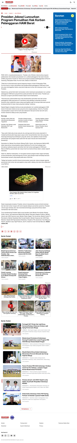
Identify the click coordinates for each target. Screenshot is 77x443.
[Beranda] (2, 13)
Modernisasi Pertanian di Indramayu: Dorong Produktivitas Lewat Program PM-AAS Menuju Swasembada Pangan (35, 339)
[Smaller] (45, 27)
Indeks (46, 5)
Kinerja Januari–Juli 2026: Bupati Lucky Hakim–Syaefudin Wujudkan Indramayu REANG (35, 381)
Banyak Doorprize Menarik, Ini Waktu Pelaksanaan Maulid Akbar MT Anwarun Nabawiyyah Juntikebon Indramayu (63, 21)
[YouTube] (11, 435)
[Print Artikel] (17, 231)
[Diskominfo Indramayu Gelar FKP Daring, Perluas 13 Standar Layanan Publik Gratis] (12, 399)
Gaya (35, 5)
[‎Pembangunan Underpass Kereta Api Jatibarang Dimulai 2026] (43, 265)
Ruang (21, 5)
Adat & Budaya (2, 328)
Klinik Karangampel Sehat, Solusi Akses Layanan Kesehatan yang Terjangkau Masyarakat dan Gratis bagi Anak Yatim (64, 36)
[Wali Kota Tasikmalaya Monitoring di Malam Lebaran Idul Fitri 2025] (26, 244)
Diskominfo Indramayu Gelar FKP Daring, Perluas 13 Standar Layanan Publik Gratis (35, 394)
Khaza (28, 5)
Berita (4, 5)
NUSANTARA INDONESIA (10, 439)
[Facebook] (2, 231)
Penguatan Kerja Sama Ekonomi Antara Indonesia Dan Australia (26, 126)
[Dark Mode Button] (70, 2)
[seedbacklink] (12, 417)
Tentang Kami (23, 423)
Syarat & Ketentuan (25, 426)
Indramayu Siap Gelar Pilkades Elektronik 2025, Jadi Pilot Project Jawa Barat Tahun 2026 (63, 50)
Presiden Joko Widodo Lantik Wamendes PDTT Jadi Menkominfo (8, 126)
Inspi (41, 5)
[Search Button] (74, 2)
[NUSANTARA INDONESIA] (9, 2)
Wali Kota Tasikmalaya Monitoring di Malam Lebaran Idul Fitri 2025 (24, 252)
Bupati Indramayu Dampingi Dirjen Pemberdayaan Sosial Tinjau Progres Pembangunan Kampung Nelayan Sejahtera (25, 275)
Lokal (2, 381)
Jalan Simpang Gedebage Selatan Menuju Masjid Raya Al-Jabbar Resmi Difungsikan (42, 253)
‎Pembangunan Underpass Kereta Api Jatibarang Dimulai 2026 (43, 274)
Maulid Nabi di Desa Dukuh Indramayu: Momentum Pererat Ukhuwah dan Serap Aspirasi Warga (35, 353)
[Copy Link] (20, 231)
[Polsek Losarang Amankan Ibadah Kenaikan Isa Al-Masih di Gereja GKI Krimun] (9, 265)
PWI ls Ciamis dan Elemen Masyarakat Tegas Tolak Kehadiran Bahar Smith (64, 29)
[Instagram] (5, 435)
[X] (5, 231)
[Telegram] (8, 231)
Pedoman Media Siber (64, 423)
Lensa (13, 5)
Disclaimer (3, 426)
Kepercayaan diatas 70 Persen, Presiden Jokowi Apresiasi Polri (41, 126)
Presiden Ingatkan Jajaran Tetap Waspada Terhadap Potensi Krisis (42, 120)
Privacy (41, 426)
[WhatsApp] (14, 231)
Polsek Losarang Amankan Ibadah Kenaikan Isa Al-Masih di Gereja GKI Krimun (9, 275)
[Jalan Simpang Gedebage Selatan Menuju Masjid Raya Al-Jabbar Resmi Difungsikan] (43, 244)
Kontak (3, 423)
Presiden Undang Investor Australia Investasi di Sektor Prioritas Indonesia (25, 120)
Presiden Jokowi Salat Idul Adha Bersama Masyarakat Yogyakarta (8, 120)
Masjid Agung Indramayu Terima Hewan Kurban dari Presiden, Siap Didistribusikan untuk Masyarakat (8, 253)
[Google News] (14, 435)
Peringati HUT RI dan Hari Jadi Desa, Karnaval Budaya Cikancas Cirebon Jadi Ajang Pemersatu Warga (35, 326)
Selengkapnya (25, 409)
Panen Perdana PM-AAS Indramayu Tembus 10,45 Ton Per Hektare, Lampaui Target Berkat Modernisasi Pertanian (36, 367)
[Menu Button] (2, 2)
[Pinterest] (11, 231)
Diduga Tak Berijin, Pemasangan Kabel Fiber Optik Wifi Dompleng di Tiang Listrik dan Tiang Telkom (64, 44)
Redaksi (41, 423)
